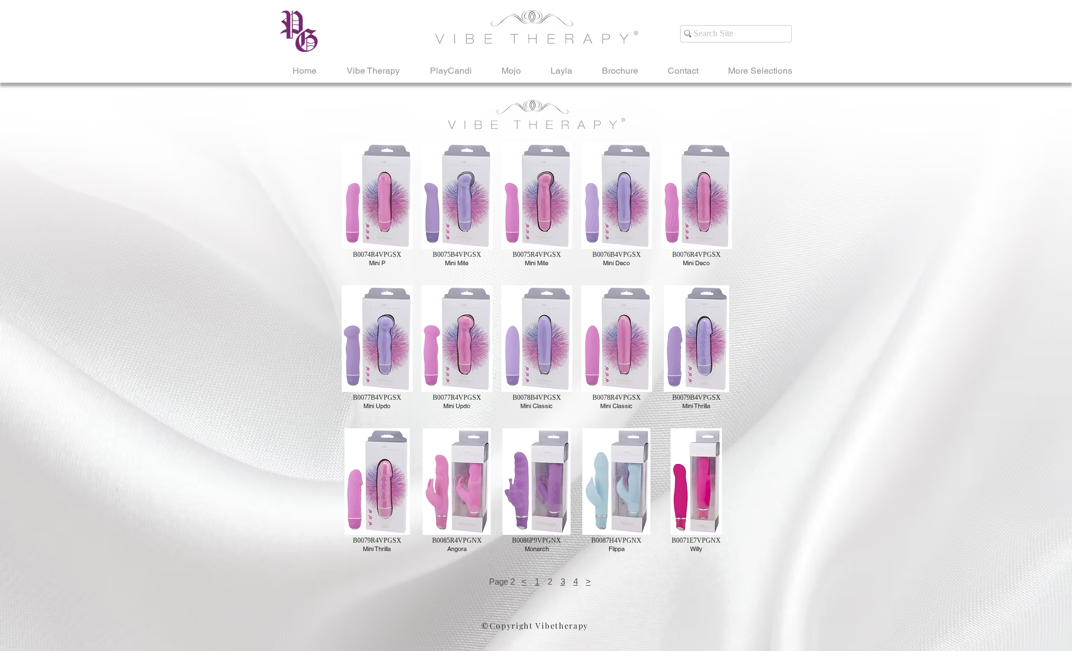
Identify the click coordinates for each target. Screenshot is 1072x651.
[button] (377, 209)
